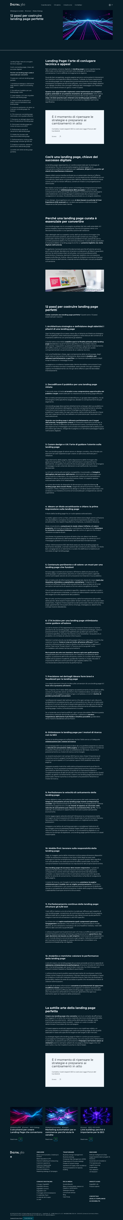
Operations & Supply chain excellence (74, 1165)
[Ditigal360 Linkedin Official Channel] (11, 1157)
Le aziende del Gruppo (44, 1197)
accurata (81, 190)
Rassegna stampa (68, 1190)
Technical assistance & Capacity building (73, 1168)
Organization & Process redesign (73, 1161)
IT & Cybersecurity (95, 1163)
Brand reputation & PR (44, 1159)
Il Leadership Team (42, 1195)
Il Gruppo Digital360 (43, 1184)
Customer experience (43, 1163)
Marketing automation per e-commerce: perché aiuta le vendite (60, 1132)
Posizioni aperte (94, 1186)
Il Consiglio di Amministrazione (46, 1193)
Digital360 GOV (41, 1191)
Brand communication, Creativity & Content (47, 1155)
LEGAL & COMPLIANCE (97, 1198)
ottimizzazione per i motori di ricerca (60, 741)
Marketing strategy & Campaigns (47, 1171)
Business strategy (68, 1157)
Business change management (73, 1155)
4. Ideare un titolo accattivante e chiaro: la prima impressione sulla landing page (20, 102)
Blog (64, 1195)
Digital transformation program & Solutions (99, 1158)
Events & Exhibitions (43, 1169)
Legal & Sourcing (94, 1165)
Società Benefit (68, 1184)
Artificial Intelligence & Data (98, 1155)
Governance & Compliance (97, 1161)
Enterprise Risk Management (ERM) (74, 1159)
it (112, 5)
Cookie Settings (28, 1218)
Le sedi (39, 1199)
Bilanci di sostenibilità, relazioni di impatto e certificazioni (73, 1187)
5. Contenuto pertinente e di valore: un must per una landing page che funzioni (22, 109)
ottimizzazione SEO (69, 190)
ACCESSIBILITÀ (94, 1201)
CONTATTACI (94, 1196)
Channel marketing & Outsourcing (47, 1161)
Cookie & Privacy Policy (16, 1218)
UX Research (93, 1172)
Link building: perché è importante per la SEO (92, 1130)
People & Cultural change (71, 1163)
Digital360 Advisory (43, 1186)
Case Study (66, 1197)
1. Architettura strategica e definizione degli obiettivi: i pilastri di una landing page (22, 85)
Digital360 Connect (43, 1188)
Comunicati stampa (69, 1192)
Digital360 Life (93, 1184)
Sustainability (93, 1167)
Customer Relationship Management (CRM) (44, 1166)
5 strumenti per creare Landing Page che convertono (26, 1130)
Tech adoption (93, 1169)
